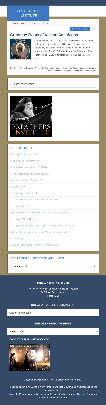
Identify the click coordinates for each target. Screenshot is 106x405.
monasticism (83, 68)
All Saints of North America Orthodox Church (49, 387)
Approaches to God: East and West (27, 180)
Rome (65, 71)
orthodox (58, 71)
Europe (75, 68)
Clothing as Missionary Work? (25, 161)
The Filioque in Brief (20, 206)
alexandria (60, 68)
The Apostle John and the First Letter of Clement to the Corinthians (42, 225)
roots (70, 71)
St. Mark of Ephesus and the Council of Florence (34, 200)
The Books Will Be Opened (23, 219)
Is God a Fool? (17, 187)
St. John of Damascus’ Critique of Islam (29, 174)
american (68, 68)
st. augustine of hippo (81, 71)
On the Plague (17, 238)
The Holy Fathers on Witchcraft (25, 154)
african (52, 68)
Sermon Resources (27, 68)
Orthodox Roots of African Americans (44, 35)
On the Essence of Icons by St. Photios (29, 167)
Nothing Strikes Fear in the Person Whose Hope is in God (38, 232)
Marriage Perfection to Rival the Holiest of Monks (34, 245)
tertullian (93, 71)
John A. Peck (75, 380)
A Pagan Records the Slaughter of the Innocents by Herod (38, 212)
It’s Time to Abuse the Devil (23, 193)
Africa (47, 68)
